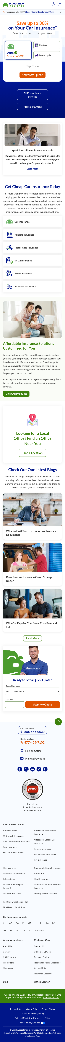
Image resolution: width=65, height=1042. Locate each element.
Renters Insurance (42, 849)
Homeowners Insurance (45, 854)
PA (11, 930)
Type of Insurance (13, 686)
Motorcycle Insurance (13, 836)
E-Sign (47, 1018)
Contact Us (39, 946)
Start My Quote (32, 75)
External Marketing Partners (28, 1018)
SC (17, 930)
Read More (34, 639)
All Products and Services (32, 94)
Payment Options (42, 957)
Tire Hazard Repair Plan (14, 907)
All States (39, 930)
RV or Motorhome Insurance (16, 841)
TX (30, 930)
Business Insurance (12, 893)
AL (4, 923)
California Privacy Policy (32, 1013)
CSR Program (9, 957)
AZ (10, 923)
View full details (51, 997)
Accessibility (40, 968)
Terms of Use (16, 1009)
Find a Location (32, 453)
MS (53, 923)
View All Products (16, 393)
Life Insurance (9, 868)
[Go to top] (58, 721)
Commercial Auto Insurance (47, 868)
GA (29, 923)
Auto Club (39, 873)
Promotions (8, 962)
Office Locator (42, 981)
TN (24, 930)
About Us (7, 946)
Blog (5, 981)
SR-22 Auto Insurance (13, 852)
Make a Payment (33, 106)
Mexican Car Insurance (14, 873)
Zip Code (9, 700)
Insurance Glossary (43, 973)
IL (36, 923)
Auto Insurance (10, 830)
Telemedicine (9, 879)
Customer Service (42, 951)
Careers (6, 951)
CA (17, 923)
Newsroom (8, 968)
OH (4, 930)
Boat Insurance (10, 847)
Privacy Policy (31, 1009)
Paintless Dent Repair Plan (15, 901)
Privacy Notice (48, 1009)
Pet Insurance (40, 859)
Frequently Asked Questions (47, 962)
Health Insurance (42, 879)
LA (47, 923)
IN (41, 923)
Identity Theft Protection (45, 893)
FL (23, 923)
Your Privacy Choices (30, 1023)
